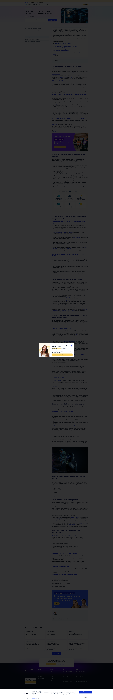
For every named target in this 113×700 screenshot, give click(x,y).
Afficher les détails (35, 698)
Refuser (85, 697)
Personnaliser (85, 694)
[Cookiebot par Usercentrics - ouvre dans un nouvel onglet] (26, 698)
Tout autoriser (85, 691)
